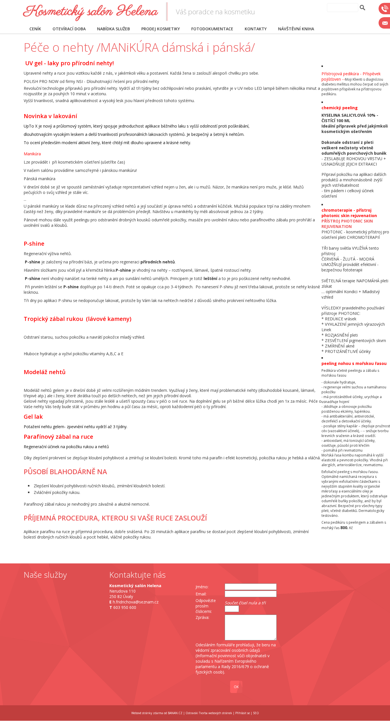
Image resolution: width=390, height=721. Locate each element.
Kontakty (256, 28)
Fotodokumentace (212, 28)
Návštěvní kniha (296, 28)
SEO (256, 713)
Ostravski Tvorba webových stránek (209, 713)
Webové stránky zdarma (147, 713)
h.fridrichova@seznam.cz (135, 602)
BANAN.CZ (175, 713)
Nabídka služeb (113, 28)
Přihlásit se (242, 713)
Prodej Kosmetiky (160, 28)
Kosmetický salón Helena (91, 11)
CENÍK (35, 28)
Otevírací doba (69, 28)
